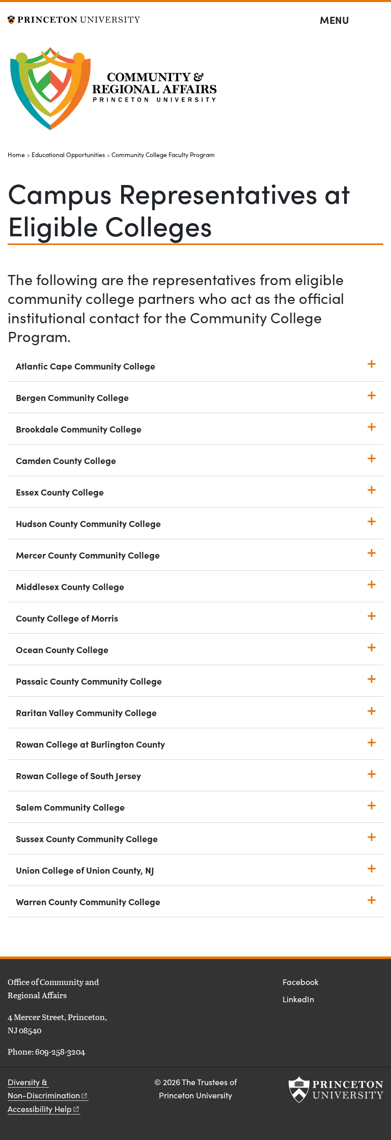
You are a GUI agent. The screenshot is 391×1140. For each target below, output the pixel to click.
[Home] (116, 92)
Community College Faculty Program (163, 154)
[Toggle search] (377, 20)
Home (16, 154)
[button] (195, 365)
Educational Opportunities (68, 154)
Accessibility (40, 1108)
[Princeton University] (74, 18)
